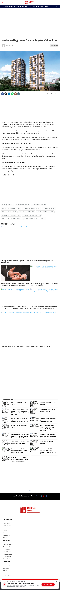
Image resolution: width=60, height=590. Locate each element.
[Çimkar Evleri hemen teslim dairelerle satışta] (34, 413)
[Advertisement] (30, 21)
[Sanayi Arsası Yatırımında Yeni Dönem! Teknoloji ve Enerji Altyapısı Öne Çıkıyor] (44, 273)
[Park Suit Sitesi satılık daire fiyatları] (6, 407)
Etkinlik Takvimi (7, 559)
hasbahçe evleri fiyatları (22, 205)
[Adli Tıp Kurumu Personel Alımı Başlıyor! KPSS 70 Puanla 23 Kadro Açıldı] (6, 444)
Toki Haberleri (6, 528)
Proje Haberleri (7, 523)
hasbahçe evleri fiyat (7, 205)
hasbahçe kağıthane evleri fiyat (46, 211)
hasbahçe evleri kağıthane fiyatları (11, 208)
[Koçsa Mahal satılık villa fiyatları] (34, 446)
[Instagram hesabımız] (41, 496)
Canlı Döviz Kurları (7, 547)
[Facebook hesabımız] (36, 496)
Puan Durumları (7, 556)
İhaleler (5, 537)
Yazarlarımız (6, 568)
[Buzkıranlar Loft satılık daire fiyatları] (6, 429)
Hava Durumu (6, 549)
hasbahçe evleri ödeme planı (9, 211)
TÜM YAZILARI (54, 45)
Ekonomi (5, 533)
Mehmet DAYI (9, 45)
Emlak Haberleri (54, 49)
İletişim (5, 570)
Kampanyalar (6, 535)
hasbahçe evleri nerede (49, 208)
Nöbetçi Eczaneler (7, 554)
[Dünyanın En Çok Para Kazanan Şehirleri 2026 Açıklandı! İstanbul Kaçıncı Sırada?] (34, 421)
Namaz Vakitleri (7, 552)
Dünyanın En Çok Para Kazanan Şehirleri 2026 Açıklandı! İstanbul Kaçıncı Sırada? (24, 6)
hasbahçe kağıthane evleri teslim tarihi (35, 218)
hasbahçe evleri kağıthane (39, 205)
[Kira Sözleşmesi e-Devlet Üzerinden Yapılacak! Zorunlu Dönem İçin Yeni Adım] (6, 451)
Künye (4, 573)
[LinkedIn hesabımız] (46, 496)
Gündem (5, 530)
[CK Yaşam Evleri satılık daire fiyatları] (34, 407)
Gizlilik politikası (7, 575)
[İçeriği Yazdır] (18, 93)
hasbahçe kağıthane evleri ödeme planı (12, 218)
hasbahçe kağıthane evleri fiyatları (11, 215)
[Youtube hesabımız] (44, 496)
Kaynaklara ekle (48, 584)
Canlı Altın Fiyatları (8, 544)
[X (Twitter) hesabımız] (38, 496)
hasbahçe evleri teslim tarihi (27, 211)
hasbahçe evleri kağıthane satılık (32, 208)
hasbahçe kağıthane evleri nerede (32, 215)
